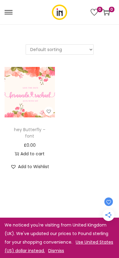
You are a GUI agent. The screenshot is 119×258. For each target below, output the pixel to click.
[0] (94, 12)
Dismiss (56, 251)
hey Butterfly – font (29, 133)
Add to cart (32, 154)
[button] (48, 111)
